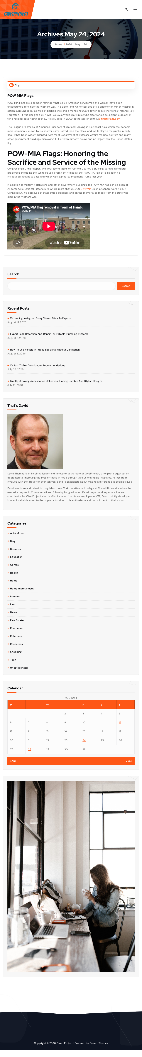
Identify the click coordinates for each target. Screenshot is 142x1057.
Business (15, 549)
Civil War (86, 188)
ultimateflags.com (109, 118)
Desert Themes (99, 1043)
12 (120, 722)
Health (14, 572)
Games (14, 564)
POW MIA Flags (20, 95)
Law (12, 604)
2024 (69, 44)
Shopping (16, 651)
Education (16, 556)
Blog (17, 85)
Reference (16, 636)
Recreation (16, 628)
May (77, 44)
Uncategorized (19, 667)
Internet (15, 596)
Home (58, 44)
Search (13, 274)
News (13, 612)
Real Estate (17, 620)
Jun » (129, 760)
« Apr (13, 760)
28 (29, 749)
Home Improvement (22, 588)
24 (85, 44)
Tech (13, 659)
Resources (16, 644)
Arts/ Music (17, 533)
